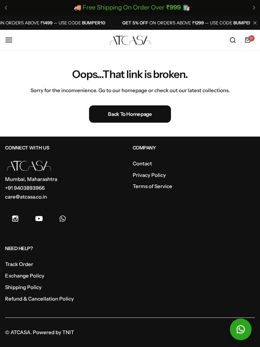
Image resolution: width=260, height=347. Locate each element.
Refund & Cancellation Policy (39, 298)
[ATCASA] (130, 40)
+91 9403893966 (25, 188)
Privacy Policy (149, 175)
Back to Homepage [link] (130, 114)
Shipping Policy (23, 287)
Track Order (19, 264)
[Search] (232, 40)
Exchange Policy (24, 275)
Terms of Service (152, 186)
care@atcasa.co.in (26, 196)
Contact (142, 163)
